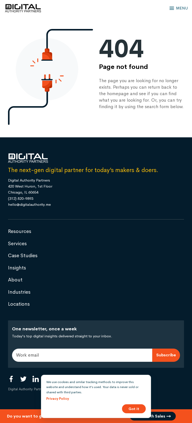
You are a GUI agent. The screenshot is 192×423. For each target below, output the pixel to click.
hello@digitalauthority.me (29, 204)
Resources (19, 231)
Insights (17, 268)
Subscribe (166, 355)
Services (17, 243)
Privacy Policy (57, 399)
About (15, 280)
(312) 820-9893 (20, 198)
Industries (19, 292)
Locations (19, 304)
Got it (133, 409)
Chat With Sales (150, 416)
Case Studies (23, 255)
